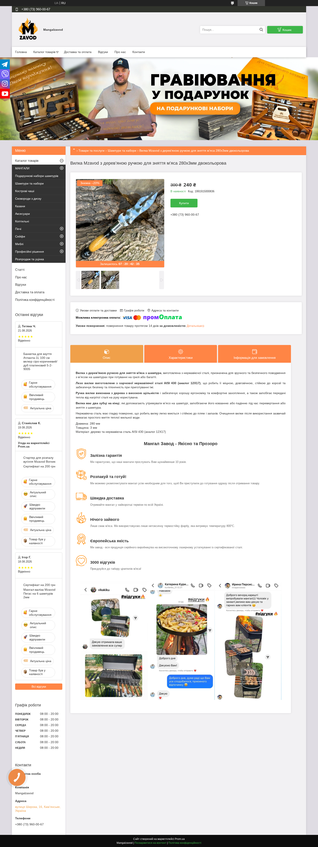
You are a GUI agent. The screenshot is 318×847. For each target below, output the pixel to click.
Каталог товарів (44, 52)
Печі (18, 229)
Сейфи (20, 236)
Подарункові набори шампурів (36, 176)
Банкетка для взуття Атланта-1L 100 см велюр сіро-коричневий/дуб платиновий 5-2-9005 (40, 361)
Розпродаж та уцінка (29, 259)
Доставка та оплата (78, 52)
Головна (21, 52)
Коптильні (22, 221)
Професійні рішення (29, 251)
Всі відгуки (39, 686)
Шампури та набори (122, 150)
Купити (184, 203)
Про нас (120, 52)
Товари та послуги (91, 150)
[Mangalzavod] (28, 29)
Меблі (19, 244)
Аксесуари (22, 213)
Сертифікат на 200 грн (39, 466)
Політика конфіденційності (35, 300)
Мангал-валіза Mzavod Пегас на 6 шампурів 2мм (39, 593)
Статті (19, 269)
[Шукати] (261, 30)
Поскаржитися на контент (150, 842)
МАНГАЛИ (22, 168)
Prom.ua (180, 839)
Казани (20, 206)
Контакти (138, 52)
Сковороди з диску (28, 198)
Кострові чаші (24, 191)
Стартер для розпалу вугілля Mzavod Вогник (39, 459)
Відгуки (103, 52)
